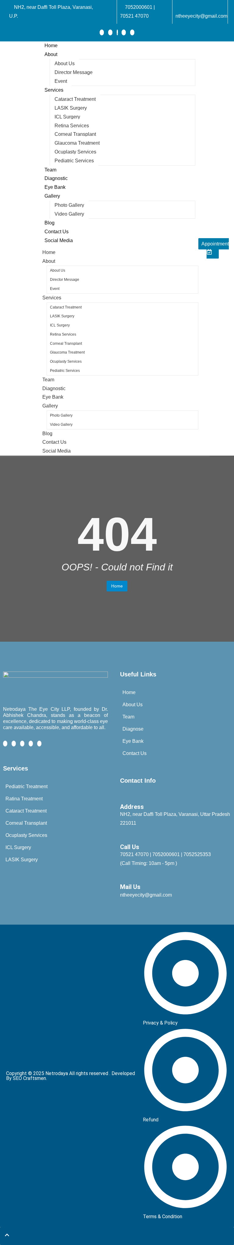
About (50, 54)
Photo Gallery (69, 205)
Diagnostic (56, 178)
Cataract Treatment (75, 99)
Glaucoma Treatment (77, 143)
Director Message (74, 72)
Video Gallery (69, 214)
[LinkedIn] (117, 32)
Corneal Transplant (75, 134)
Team (50, 169)
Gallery (52, 196)
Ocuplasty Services (75, 151)
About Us (65, 63)
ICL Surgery (67, 116)
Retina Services (72, 125)
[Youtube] (132, 32)
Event (61, 81)
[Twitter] (110, 32)
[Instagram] (124, 32)
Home (51, 45)
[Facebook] (102, 32)
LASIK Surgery (71, 108)
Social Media (58, 240)
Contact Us (56, 231)
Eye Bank (55, 187)
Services (53, 90)
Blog (49, 222)
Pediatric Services (74, 160)
